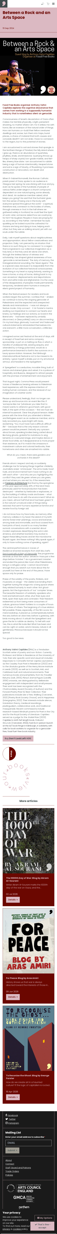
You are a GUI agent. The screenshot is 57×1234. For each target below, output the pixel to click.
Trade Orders (12, 1171)
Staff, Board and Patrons (18, 1167)
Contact (9, 1164)
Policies (9, 1175)
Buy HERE (18, 738)
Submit (12, 1150)
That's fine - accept (44, 1226)
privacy (6, 1229)
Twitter (12, 1119)
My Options (46, 1217)
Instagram (13, 1123)
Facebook (13, 1115)
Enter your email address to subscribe (24, 1137)
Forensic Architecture (16, 483)
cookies (17, 1229)
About (8, 1160)
